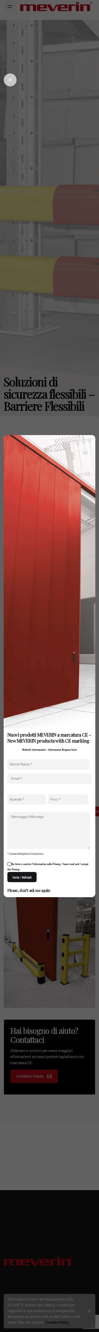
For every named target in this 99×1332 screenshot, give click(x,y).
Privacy (56, 864)
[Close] (10, 79)
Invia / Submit (22, 877)
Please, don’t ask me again (28, 890)
